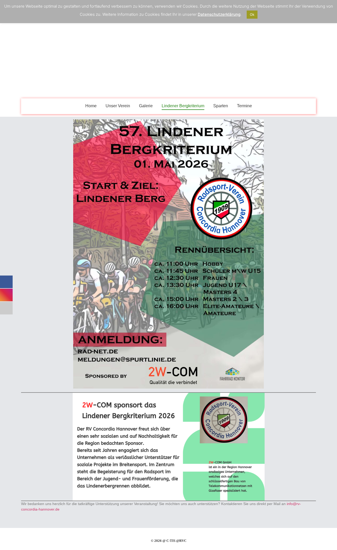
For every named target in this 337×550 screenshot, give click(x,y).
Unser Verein (118, 106)
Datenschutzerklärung (219, 14)
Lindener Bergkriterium (183, 106)
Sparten (220, 106)
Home (91, 106)
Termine (244, 106)
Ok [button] (252, 14)
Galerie (146, 106)
